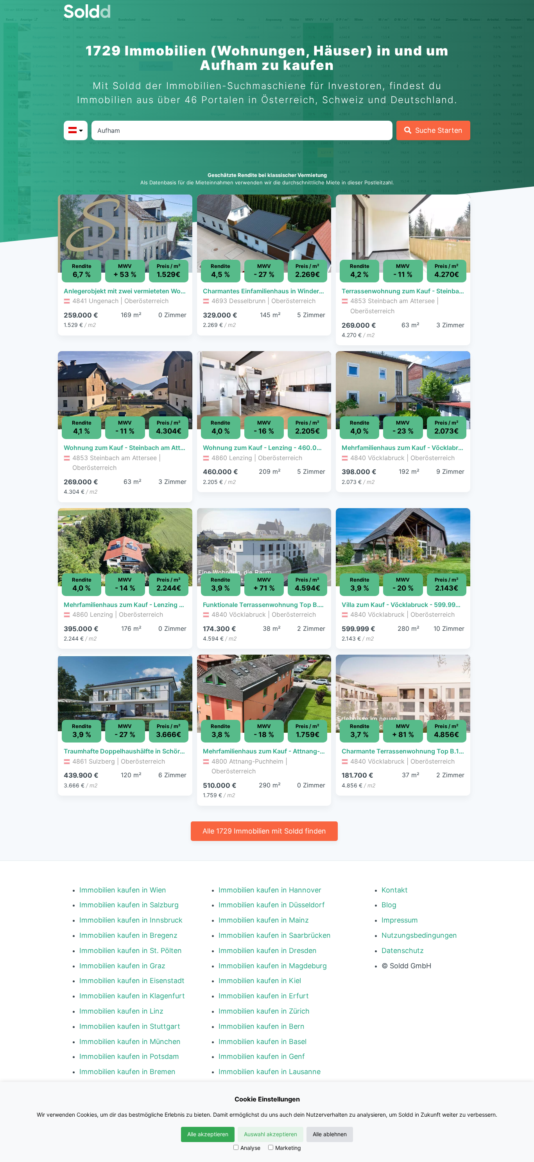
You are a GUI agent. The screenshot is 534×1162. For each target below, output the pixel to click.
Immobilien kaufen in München (130, 1041)
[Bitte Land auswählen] (76, 130)
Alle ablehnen (330, 1134)
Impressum (400, 920)
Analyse (250, 1147)
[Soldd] (93, 11)
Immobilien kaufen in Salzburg (129, 905)
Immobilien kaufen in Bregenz (128, 935)
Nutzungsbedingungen (419, 935)
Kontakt (395, 890)
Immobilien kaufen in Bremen (127, 1071)
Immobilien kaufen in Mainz (264, 920)
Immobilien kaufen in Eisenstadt (132, 980)
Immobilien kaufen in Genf (262, 1056)
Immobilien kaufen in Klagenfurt (132, 996)
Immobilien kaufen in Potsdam (129, 1056)
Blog (389, 905)
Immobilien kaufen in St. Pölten (130, 950)
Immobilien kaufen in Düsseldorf (272, 905)
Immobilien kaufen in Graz (122, 966)
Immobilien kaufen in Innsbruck (131, 920)
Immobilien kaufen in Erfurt (264, 996)
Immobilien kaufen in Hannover (270, 890)
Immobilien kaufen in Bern (262, 1026)
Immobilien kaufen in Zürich (264, 1011)
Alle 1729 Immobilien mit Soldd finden (264, 831)
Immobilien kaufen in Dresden (268, 950)
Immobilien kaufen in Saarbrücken (275, 935)
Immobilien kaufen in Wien (122, 890)
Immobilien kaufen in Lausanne (270, 1071)
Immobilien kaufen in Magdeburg (273, 966)
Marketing (288, 1147)
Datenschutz (403, 950)
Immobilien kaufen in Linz (121, 1011)
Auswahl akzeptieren (270, 1134)
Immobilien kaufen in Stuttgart (129, 1026)
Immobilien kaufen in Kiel (260, 980)
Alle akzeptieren (207, 1134)
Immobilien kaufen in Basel (262, 1041)
